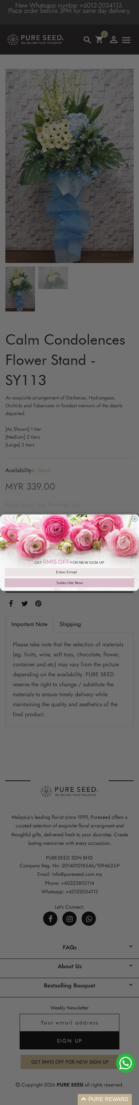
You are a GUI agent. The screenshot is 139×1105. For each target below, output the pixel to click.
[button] (105, 1099)
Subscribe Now (69, 582)
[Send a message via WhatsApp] (125, 1063)
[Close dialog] (134, 518)
